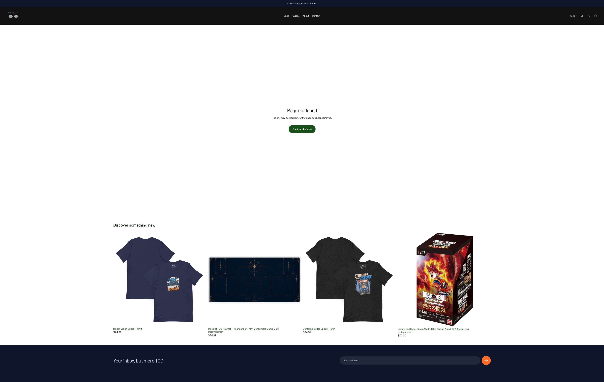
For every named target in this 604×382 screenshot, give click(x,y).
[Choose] (201, 321)
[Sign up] (486, 360)
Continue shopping (302, 129)
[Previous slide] (307, 279)
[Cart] (595, 15)
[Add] (296, 321)
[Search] (582, 15)
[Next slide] (391, 279)
